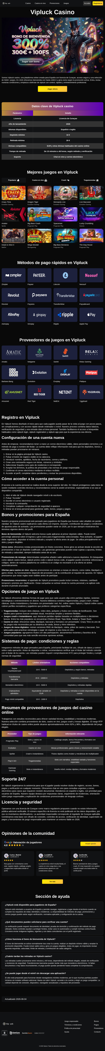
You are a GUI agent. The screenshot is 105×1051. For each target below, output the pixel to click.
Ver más (53, 881)
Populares (12, 180)
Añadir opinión (90, 844)
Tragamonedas (89, 180)
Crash (63, 180)
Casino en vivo (38, 180)
